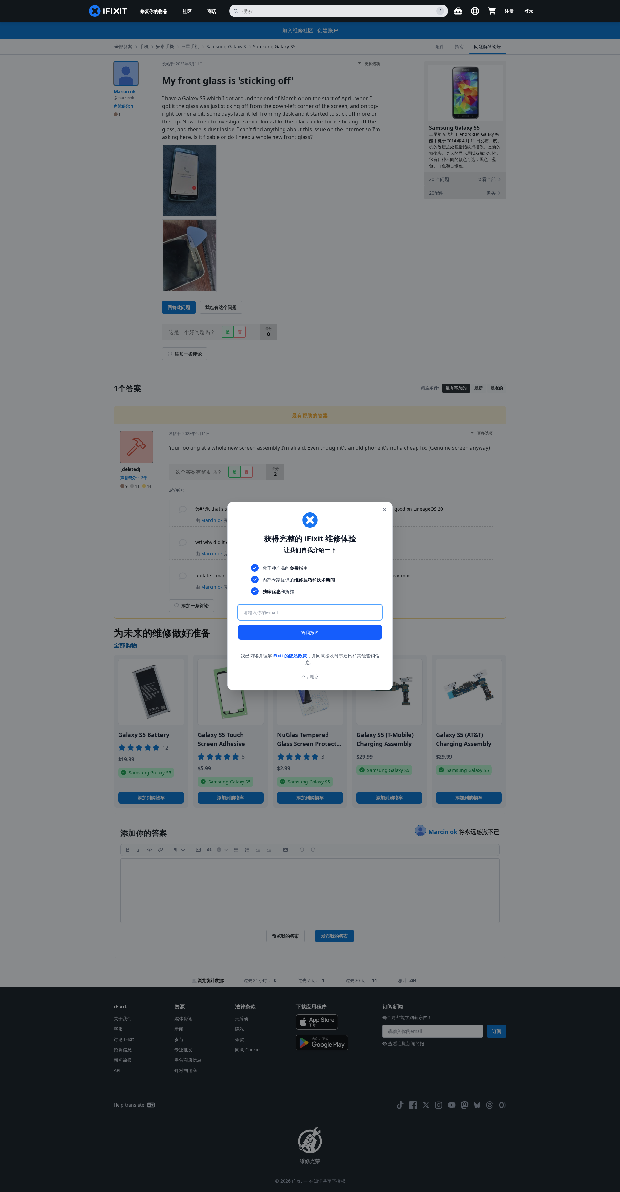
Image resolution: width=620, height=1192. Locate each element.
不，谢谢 (310, 676)
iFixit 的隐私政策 (289, 656)
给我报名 (310, 632)
